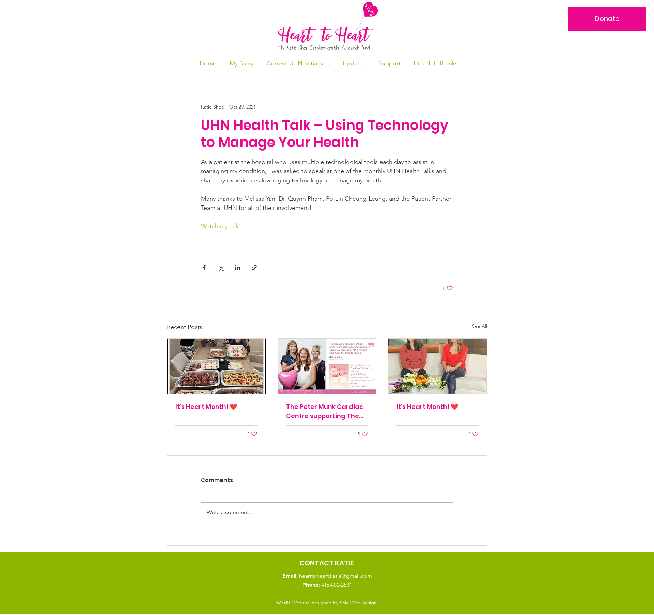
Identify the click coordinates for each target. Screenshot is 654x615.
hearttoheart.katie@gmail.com (335, 575)
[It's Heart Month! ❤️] (216, 366)
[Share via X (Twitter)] (221, 267)
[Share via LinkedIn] (237, 267)
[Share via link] (254, 267)
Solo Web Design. (359, 603)
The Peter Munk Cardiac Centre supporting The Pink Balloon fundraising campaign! (324, 411)
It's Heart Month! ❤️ (206, 406)
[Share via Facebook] (204, 267)
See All (479, 326)
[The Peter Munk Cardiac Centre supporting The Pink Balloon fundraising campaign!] (327, 366)
